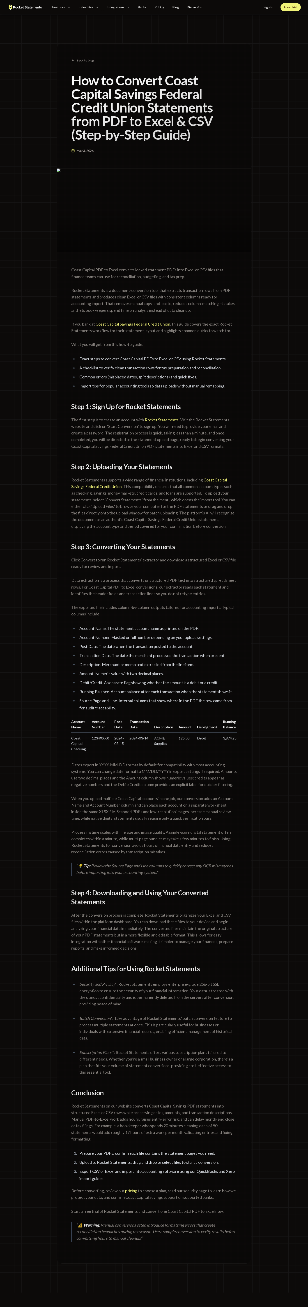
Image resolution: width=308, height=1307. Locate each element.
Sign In (268, 7)
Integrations (115, 7)
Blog (175, 7)
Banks (142, 7)
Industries (85, 7)
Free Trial (290, 7)
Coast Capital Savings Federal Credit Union (133, 323)
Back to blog (85, 60)
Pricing (159, 7)
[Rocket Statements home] (25, 7)
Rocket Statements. (162, 419)
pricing (131, 1190)
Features (58, 7)
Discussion (194, 7)
